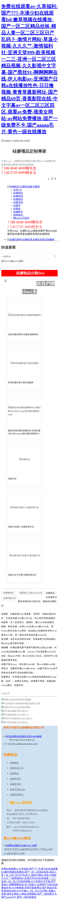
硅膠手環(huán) (17, 789)
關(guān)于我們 (21, 218)
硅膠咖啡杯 (8, 593)
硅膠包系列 (15, 778)
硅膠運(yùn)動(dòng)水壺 (30, 593)
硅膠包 (17, 205)
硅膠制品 (18, 196)
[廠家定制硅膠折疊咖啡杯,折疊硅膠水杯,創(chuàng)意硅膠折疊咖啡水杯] (24, 411)
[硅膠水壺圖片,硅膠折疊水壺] (24, 507)
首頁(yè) (17, 189)
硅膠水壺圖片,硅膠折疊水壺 (21, 527)
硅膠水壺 (12, 479)
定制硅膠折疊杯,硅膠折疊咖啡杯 (23, 334)
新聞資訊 (18, 215)
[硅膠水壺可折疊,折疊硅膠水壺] (24, 555)
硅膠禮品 (18, 193)
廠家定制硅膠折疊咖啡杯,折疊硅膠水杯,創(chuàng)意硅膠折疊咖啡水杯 (24, 432)
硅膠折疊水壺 (9, 598)
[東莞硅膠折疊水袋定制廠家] (25, 363)
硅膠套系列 (15, 784)
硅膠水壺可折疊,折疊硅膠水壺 (22, 575)
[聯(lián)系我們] (19, 284)
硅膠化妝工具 (16, 768)
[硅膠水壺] (24, 459)
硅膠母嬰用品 (16, 794)
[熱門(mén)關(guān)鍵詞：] (55, 256)
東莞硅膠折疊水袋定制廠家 (20, 382)
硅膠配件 (18, 211)
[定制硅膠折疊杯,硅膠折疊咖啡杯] (24, 315)
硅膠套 (17, 208)
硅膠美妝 (18, 202)
